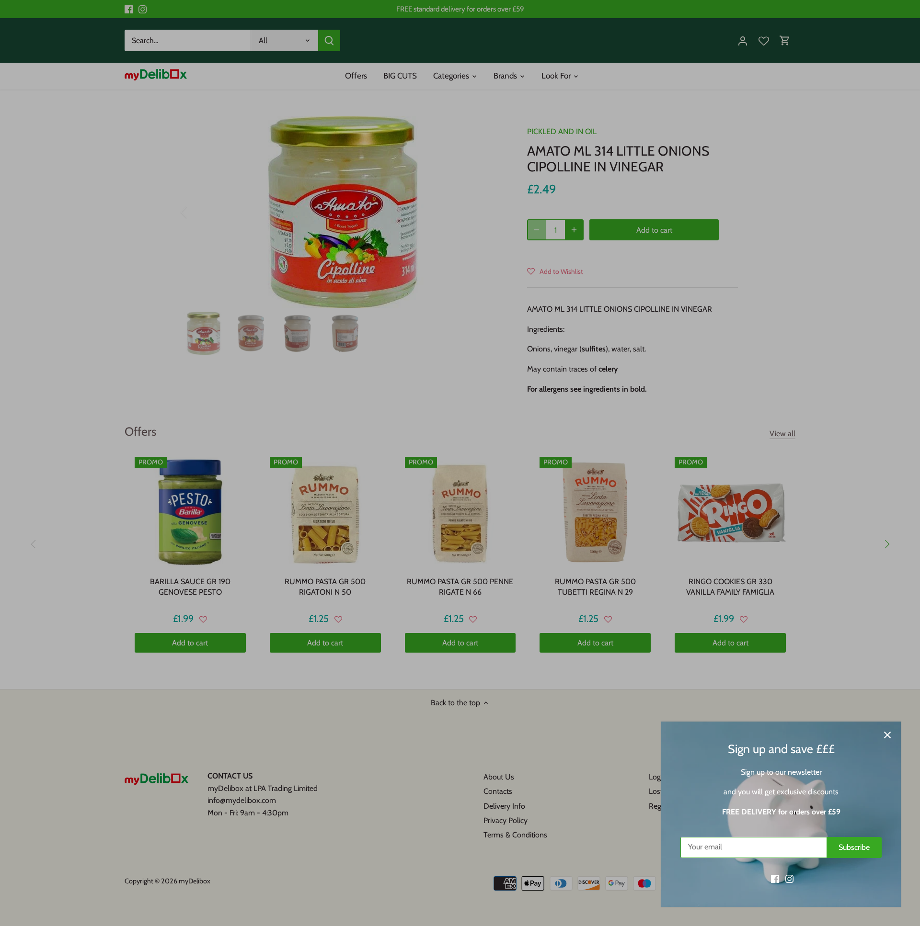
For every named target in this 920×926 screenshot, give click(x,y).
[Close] (887, 734)
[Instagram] (789, 878)
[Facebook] (775, 878)
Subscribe (854, 847)
